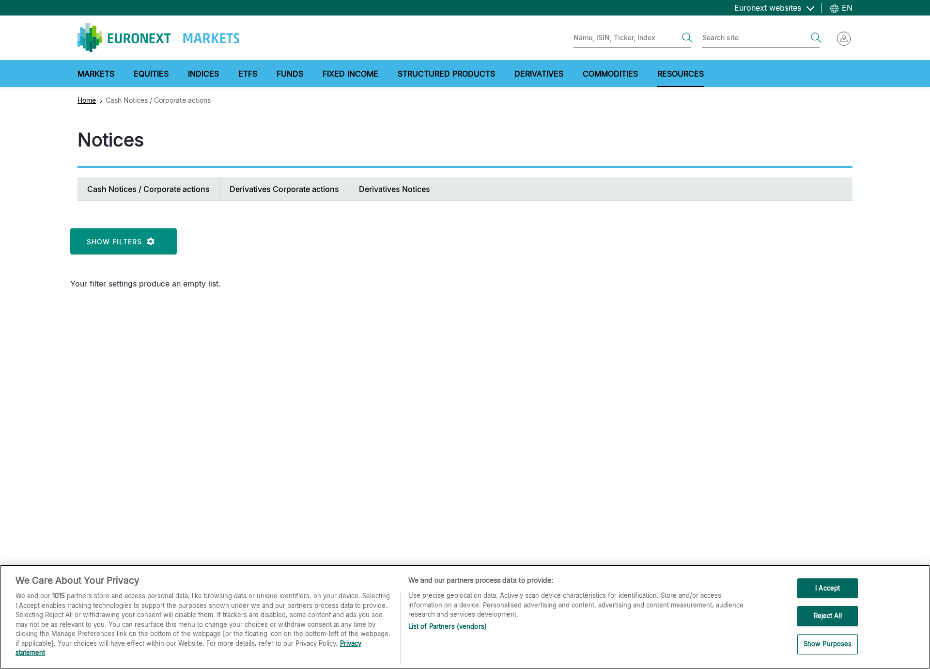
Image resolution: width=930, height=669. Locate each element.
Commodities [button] (610, 74)
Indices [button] (203, 74)
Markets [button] (96, 74)
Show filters (117, 242)
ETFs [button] (247, 74)
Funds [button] (290, 74)
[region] (465, 617)
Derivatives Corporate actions (284, 189)
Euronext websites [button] (769, 8)
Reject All (828, 616)
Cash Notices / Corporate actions (148, 189)
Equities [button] (151, 74)
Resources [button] (680, 74)
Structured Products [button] (446, 74)
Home (87, 100)
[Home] (158, 37)
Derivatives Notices (394, 189)
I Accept (827, 588)
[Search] (687, 38)
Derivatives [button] (538, 74)
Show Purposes (828, 644)
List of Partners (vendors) (447, 626)
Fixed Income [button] (350, 74)
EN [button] (845, 8)
